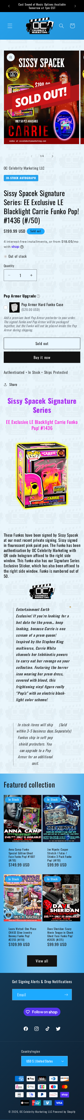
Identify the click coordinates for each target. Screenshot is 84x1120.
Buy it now (42, 357)
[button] (9, 25)
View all (42, 961)
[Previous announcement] (9, 6)
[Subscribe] (66, 994)
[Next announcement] (75, 6)
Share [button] (13, 384)
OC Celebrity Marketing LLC (36, 1112)
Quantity (9, 265)
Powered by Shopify (64, 1112)
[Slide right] (52, 156)
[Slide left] (31, 156)
